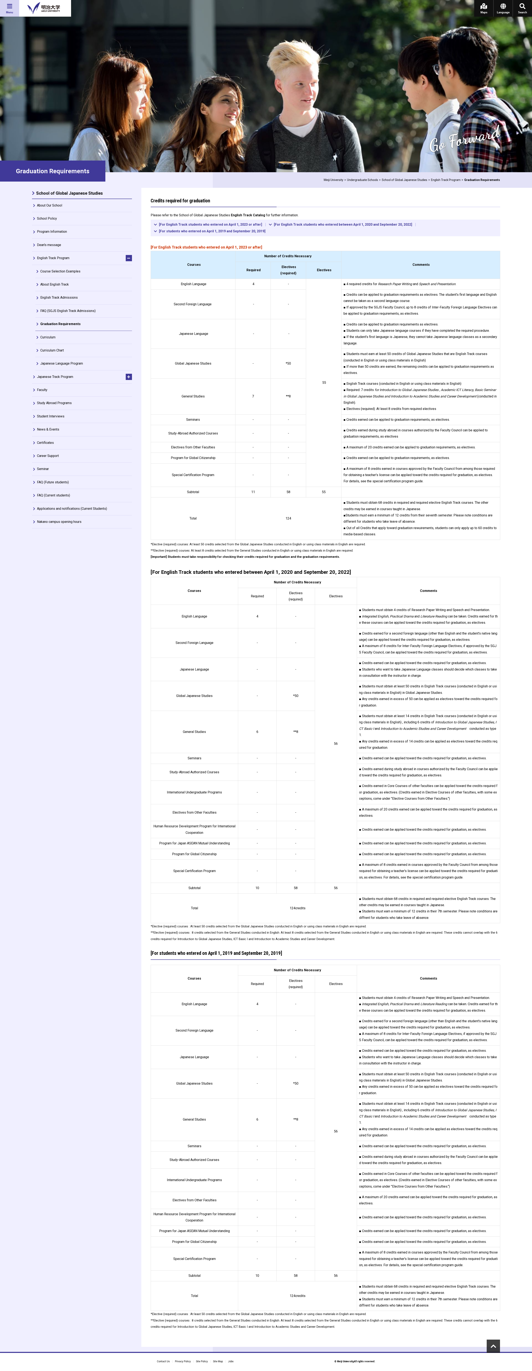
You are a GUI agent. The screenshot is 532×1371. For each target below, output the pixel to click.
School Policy (47, 218)
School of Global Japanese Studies (404, 180)
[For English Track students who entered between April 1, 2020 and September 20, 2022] (343, 224)
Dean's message (49, 245)
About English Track (54, 284)
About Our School (49, 205)
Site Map (218, 1361)
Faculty (42, 390)
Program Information (52, 232)
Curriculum (47, 337)
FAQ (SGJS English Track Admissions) (68, 311)
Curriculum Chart (52, 350)
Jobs (231, 1361)
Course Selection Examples (60, 271)
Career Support (48, 456)
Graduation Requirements (60, 324)
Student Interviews (50, 416)
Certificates (45, 443)
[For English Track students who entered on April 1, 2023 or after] (210, 224)
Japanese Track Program (55, 377)
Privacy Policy (183, 1361)
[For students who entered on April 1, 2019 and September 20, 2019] (212, 231)
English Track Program (446, 180)
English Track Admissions (59, 297)
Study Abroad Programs (54, 403)
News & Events (48, 429)
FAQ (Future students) (53, 482)
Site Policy (202, 1361)
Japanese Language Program (61, 363)
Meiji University (333, 180)
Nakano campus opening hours (59, 522)
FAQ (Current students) (53, 495)
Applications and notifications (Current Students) (72, 509)
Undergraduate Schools (362, 180)
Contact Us (163, 1361)
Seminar (43, 469)
